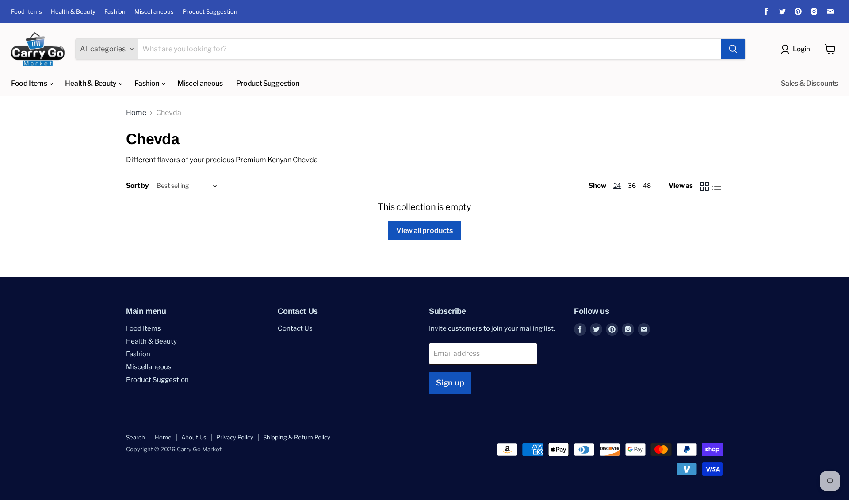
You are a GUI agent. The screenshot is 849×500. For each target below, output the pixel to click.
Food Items (26, 11)
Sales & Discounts (809, 83)
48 (647, 185)
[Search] (733, 49)
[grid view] (704, 186)
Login (801, 49)
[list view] (717, 186)
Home (136, 113)
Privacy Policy (234, 437)
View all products (424, 230)
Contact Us (295, 328)
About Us (194, 437)
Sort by (137, 186)
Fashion (115, 11)
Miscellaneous (154, 11)
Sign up (450, 382)
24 (617, 185)
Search (135, 437)
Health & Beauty (73, 11)
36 (632, 185)
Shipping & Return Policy (296, 437)
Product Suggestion (210, 11)
